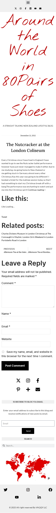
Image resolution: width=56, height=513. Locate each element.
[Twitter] (5, 489)
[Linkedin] (30, 8)
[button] (28, 2)
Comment (8, 283)
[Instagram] (21, 8)
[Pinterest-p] (18, 389)
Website (6, 339)
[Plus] (28, 389)
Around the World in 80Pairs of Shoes (28, 66)
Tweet (4, 217)
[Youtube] (35, 8)
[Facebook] (50, 489)
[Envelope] (40, 8)
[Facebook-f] (25, 8)
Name (6, 313)
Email (5, 326)
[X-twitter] (16, 8)
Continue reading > (37, 190)
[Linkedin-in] (39, 497)
